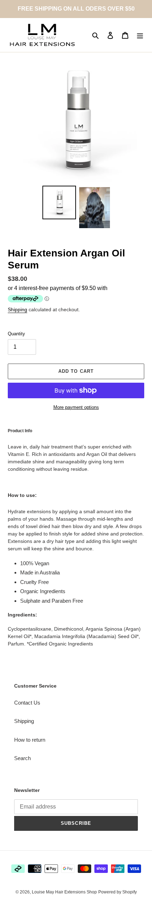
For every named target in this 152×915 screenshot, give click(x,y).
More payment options (76, 407)
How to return (29, 740)
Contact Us (27, 703)
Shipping (17, 309)
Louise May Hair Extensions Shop (64, 892)
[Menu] (140, 35)
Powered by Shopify (117, 892)
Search (22, 758)
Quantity (16, 333)
